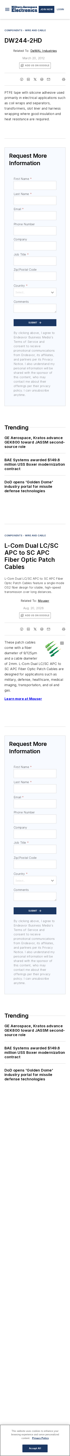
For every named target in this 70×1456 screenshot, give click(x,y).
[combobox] (35, 292)
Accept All (35, 1448)
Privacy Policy (40, 1438)
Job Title (21, 254)
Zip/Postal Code (25, 269)
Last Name (23, 194)
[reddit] (42, 79)
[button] (7, 9)
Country (21, 285)
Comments (21, 301)
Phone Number (24, 224)
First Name (23, 179)
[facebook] (22, 79)
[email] (48, 79)
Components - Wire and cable (25, 30)
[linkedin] (28, 79)
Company (20, 239)
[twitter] (35, 79)
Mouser (43, 601)
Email (19, 209)
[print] (64, 79)
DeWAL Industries (43, 51)
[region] (35, 1440)
